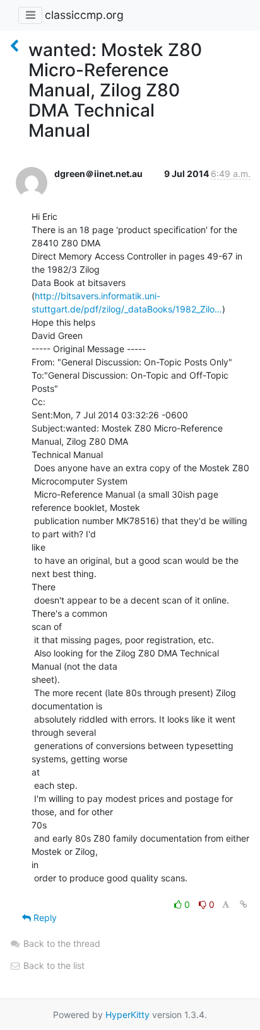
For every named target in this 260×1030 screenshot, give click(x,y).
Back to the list (53, 965)
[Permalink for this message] (244, 904)
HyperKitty (127, 1014)
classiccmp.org (84, 14)
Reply (44, 917)
